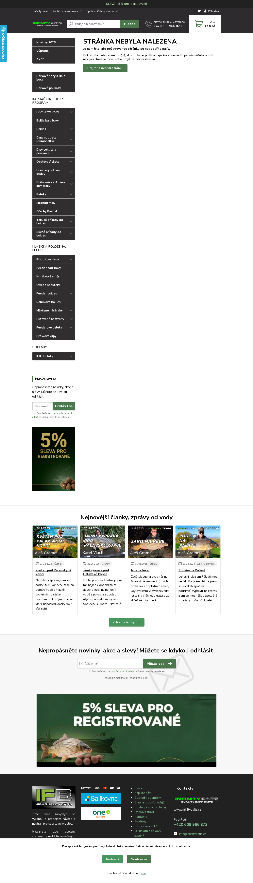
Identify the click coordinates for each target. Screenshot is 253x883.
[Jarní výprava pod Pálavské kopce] (102, 541)
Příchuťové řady (47, 112)
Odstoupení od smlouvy (150, 807)
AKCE (40, 59)
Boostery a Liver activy (48, 172)
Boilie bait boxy (47, 120)
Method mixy (45, 203)
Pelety (41, 194)
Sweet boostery (48, 285)
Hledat (129, 24)
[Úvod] (48, 24)
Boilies (41, 129)
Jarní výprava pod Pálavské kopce (96, 572)
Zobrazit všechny (123, 622)
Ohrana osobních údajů (149, 802)
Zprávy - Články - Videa (100, 11)
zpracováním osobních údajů (120, 671)
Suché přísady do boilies (48, 233)
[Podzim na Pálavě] (198, 541)
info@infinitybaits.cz (192, 834)
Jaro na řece (140, 570)
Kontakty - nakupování (65, 11)
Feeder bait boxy (48, 268)
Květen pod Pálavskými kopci (53, 572)
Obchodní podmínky (147, 798)
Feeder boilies (46, 293)
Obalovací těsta (47, 162)
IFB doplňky (44, 356)
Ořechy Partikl (46, 211)
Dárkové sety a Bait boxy (50, 78)
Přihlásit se (64, 406)
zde (143, 873)
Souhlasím (139, 859)
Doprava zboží (144, 812)
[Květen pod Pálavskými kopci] (55, 541)
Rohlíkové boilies (48, 302)
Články (58, 563)
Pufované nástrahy (50, 319)
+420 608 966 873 (168, 26)
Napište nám (143, 793)
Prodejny (140, 821)
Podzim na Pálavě (191, 570)
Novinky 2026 (46, 42)
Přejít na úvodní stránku (105, 68)
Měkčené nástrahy (49, 310)
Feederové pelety (49, 327)
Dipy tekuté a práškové (46, 151)
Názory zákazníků (145, 826)
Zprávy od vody (206, 563)
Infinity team (41, 11)
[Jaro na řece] (150, 541)
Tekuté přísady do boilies (49, 221)
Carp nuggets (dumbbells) (46, 139)
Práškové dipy (46, 336)
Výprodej (42, 51)
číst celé (41, 609)
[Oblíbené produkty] (199, 11)
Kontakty (140, 817)
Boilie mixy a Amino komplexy (50, 184)
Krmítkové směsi (48, 276)
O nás (138, 788)
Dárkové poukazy (48, 88)
